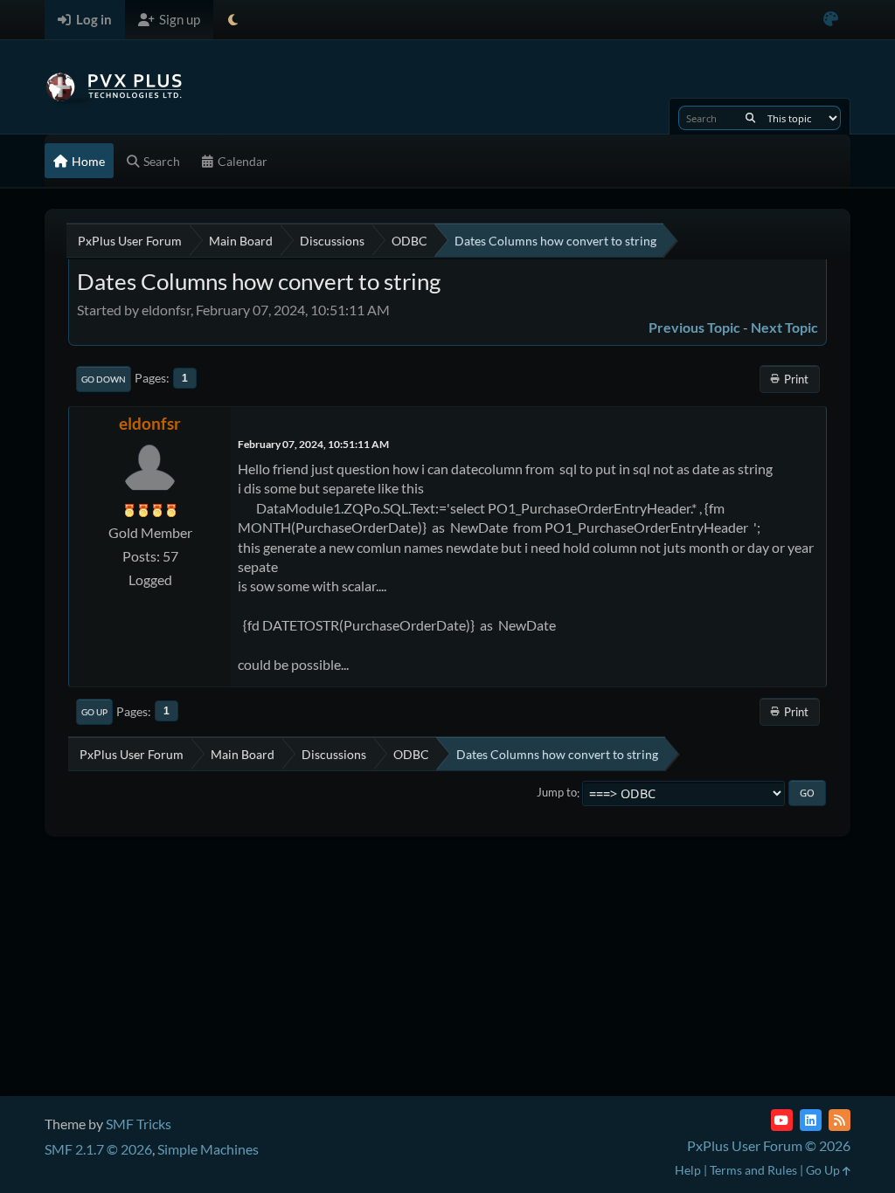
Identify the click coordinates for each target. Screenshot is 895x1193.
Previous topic (694, 327)
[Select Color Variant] (830, 19)
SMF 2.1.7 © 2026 (98, 1149)
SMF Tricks (138, 1123)
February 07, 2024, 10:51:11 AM (313, 444)
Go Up (94, 712)
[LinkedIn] (811, 1120)
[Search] (750, 118)
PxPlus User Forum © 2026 (768, 1145)
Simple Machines (208, 1149)
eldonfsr (150, 423)
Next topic (784, 327)
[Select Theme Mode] (233, 19)
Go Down (103, 379)
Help (688, 1169)
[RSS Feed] (839, 1120)
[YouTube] (782, 1120)
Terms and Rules (753, 1169)
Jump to (557, 793)
